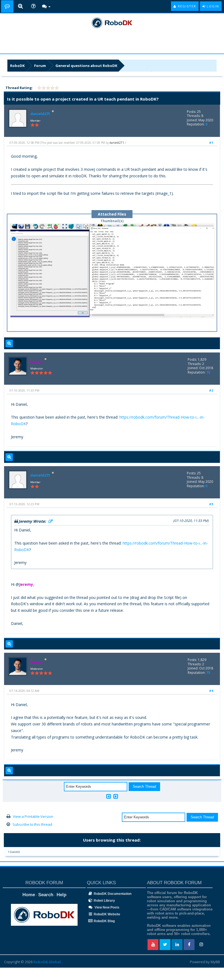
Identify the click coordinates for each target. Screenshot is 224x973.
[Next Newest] (115, 796)
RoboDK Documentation (112, 894)
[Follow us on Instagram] (201, 944)
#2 (211, 390)
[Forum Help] (33, 6)
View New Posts (106, 907)
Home (28, 894)
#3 (211, 504)
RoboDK (17, 65)
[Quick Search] (20, 6)
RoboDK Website (107, 914)
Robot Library (104, 901)
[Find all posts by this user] (9, 343)
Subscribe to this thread (32, 824)
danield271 (40, 113)
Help (61, 894)
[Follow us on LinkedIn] (177, 944)
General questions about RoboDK (86, 65)
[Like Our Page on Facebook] (189, 944)
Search (45, 894)
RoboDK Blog (104, 921)
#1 (211, 142)
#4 (211, 691)
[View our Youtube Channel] (153, 944)
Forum (40, 65)
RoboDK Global (47, 961)
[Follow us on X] (165, 944)
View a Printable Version (33, 816)
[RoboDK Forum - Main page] (7, 6)
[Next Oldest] (108, 796)
